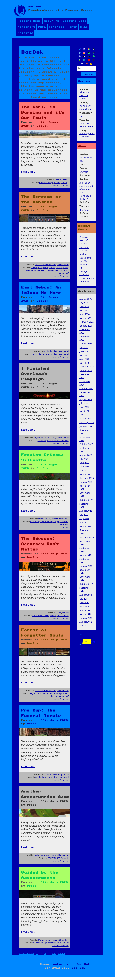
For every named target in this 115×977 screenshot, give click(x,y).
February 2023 (86, 478)
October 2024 (86, 388)
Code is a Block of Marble (84, 240)
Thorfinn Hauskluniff (63, 272)
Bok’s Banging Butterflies (41, 521)
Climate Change (46, 182)
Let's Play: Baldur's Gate (45, 264)
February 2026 (86, 321)
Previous (26, 954)
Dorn (45, 267)
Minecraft (26, 27)
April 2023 (84, 470)
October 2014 (86, 583)
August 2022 (85, 510)
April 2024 (84, 414)
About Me (51, 21)
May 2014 (84, 606)
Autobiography (87, 133)
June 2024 (84, 407)
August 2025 (85, 343)
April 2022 (84, 522)
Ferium (44, 693)
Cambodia (47, 351)
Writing (65, 179)
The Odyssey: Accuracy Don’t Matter (40, 544)
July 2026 (83, 302)
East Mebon (47, 354)
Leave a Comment (60, 185)
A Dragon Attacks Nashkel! (84, 250)
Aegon (34, 267)
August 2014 (85, 594)
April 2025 (84, 359)
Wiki (84, 27)
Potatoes (56, 27)
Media (58, 612)
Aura (40, 267)
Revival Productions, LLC (58, 440)
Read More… (28, 171)
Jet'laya (59, 267)
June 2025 (84, 351)
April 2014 (84, 610)
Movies (65, 612)
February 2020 (86, 537)
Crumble (65, 858)
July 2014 (83, 598)
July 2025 (83, 347)
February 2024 (86, 422)
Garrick (52, 267)
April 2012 (84, 625)
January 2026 (85, 325)
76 (54, 954)
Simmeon (49, 270)
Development (44, 518)
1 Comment (63, 527)
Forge (56, 521)
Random (85, 136)
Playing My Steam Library (44, 437)
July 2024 (83, 403)
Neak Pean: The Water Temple (85, 261)
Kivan (65, 267)
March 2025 (85, 362)
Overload (42, 440)
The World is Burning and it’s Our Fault (43, 112)
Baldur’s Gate (74, 21)
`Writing (65, 182)
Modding (64, 524)
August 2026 (85, 298)
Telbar (57, 270)
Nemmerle (31, 270)
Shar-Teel (40, 270)
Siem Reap (57, 351)
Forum (72, 27)
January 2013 (85, 617)
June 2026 (84, 306)
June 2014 (84, 602)
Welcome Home (29, 21)
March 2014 (85, 614)
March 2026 (85, 318)
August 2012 (85, 621)
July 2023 (83, 459)
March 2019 (85, 555)
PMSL (42, 27)
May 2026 (84, 310)
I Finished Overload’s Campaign (35, 374)
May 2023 (84, 466)
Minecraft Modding (60, 518)
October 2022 (86, 499)
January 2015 (85, 566)
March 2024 (85, 418)
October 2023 (86, 444)
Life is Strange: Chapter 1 (84, 271)
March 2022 (85, 526)
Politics (58, 179)
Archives (25, 33)
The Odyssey (63, 615)
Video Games (63, 264)
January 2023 (85, 481)
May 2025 (84, 355)
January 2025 (85, 370)
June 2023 (84, 462)
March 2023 (85, 474)
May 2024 (84, 410)
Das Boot (84, 209)
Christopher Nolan (40, 615)
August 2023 (85, 455)
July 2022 (83, 514)
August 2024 (85, 399)
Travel (66, 351)
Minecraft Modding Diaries (84, 95)
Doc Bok (35, 6)
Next (61, 954)
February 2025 (86, 366)
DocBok (42, 126)
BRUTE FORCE (54, 858)
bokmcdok (61, 964)
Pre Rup (48, 777)
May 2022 (84, 518)
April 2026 (84, 314)
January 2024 (85, 426)
